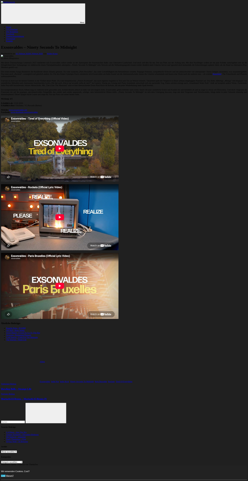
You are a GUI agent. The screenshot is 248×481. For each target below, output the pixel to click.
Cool (3, 476)
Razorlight (217, 74)
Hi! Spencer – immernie (16, 437)
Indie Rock (64, 381)
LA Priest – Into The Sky (16, 432)
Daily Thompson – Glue (16, 439)
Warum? (10, 476)
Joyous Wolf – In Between (17, 441)
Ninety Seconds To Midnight (82, 381)
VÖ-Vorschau (12, 29)
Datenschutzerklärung (15, 36)
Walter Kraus (52, 54)
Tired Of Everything (124, 381)
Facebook (10, 34)
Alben (42, 362)
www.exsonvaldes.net (18, 110)
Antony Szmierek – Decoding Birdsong (22, 435)
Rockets (111, 381)
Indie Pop (55, 381)
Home (8, 27)
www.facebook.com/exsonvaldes (24, 112)
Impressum (10, 39)
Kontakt (9, 41)
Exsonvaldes (45, 381)
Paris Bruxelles (101, 381)
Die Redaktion (12, 32)
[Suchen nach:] (13, 422)
